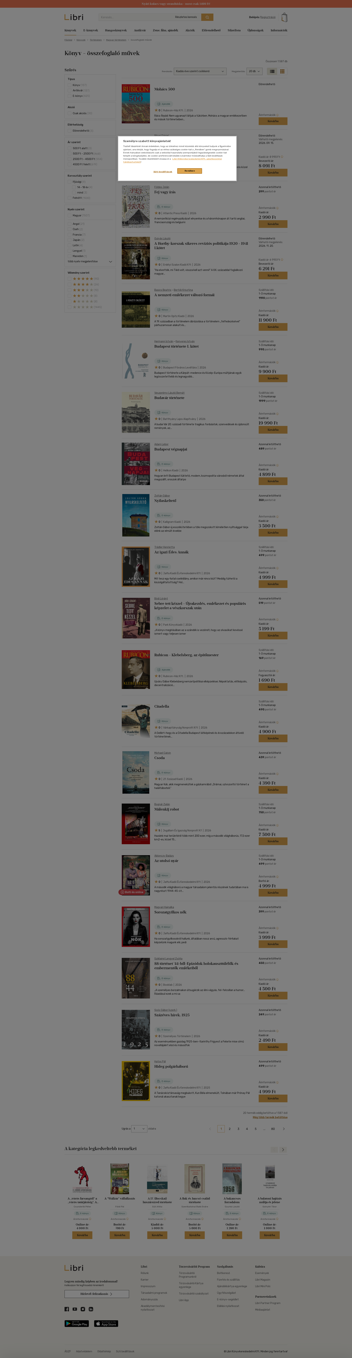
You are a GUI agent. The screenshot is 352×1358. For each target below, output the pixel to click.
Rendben (190, 170)
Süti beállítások (162, 171)
